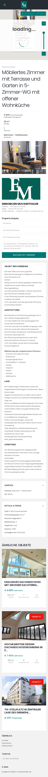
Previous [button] (6, 155)
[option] (24, 155)
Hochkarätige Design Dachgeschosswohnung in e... (23, 647)
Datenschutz (7, 746)
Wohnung (6, 67)
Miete (13, 67)
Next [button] (41, 155)
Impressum (6, 743)
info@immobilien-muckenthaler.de (16, 772)
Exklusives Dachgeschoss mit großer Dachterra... (22, 583)
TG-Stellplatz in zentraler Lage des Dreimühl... (22, 711)
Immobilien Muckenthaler (20, 204)
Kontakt (5, 740)
